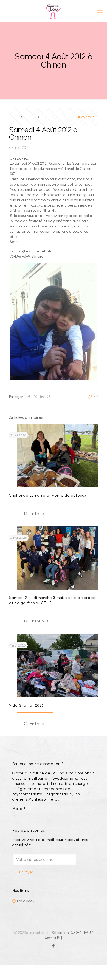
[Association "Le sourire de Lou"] (53, 11)
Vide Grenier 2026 (26, 705)
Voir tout (87, 117)
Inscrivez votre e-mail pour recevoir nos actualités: (50, 842)
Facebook (26, 901)
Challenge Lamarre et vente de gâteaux (47, 495)
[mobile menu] (99, 11)
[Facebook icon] (54, 945)
